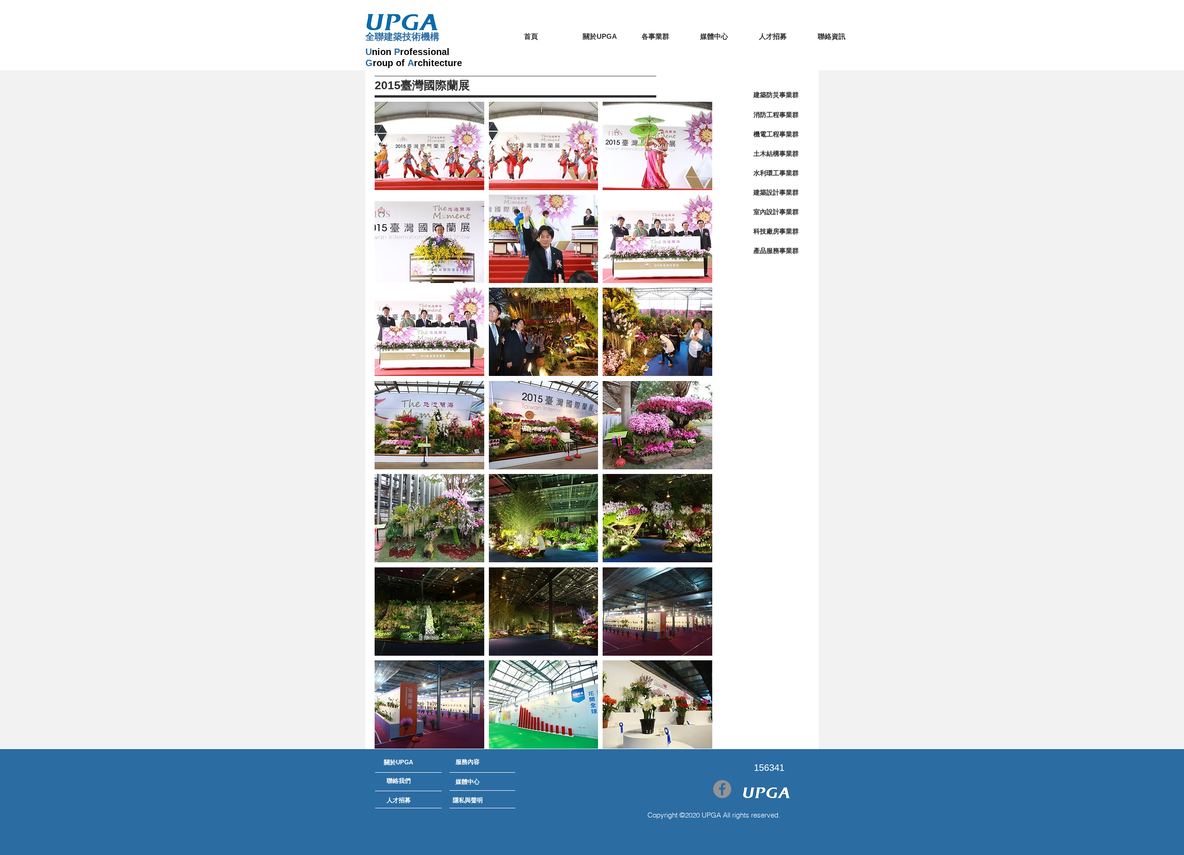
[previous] (391, 430)
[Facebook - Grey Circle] (722, 789)
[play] (692, 741)
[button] (429, 146)
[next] (695, 430)
